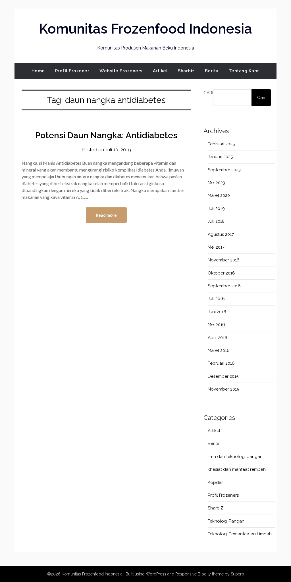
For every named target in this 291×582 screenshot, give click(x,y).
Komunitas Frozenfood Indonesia (145, 29)
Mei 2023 (216, 182)
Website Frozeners (121, 70)
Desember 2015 (223, 376)
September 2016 (224, 285)
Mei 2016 (216, 324)
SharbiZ (215, 508)
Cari (208, 92)
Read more (106, 215)
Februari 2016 (221, 363)
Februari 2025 (221, 143)
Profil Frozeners (223, 495)
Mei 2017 (216, 247)
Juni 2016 (217, 311)
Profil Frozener (72, 70)
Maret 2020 (219, 195)
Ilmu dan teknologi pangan (235, 456)
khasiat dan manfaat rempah (237, 469)
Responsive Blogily (193, 574)
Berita (212, 70)
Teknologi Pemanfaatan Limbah (240, 533)
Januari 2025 (220, 156)
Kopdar (215, 482)
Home (38, 70)
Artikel (160, 70)
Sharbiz (186, 70)
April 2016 (217, 337)
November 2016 (224, 260)
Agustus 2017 (221, 234)
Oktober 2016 (221, 273)
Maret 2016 (219, 350)
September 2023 (224, 169)
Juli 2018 (216, 221)
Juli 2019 (216, 208)
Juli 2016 (216, 298)
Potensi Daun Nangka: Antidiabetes (106, 135)
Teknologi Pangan (226, 521)
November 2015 (223, 389)
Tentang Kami (244, 70)
